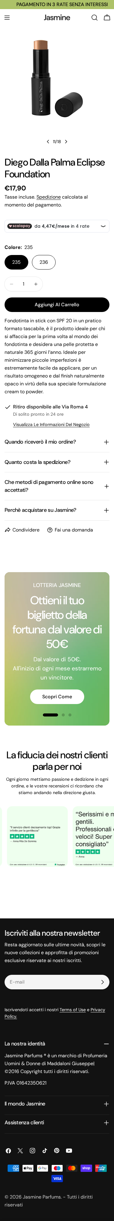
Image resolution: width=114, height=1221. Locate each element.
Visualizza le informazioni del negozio (51, 424)
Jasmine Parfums (42, 1197)
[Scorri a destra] (66, 141)
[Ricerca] (94, 18)
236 (44, 262)
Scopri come (57, 696)
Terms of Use (73, 1009)
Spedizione (48, 197)
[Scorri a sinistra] (48, 141)
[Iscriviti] (102, 982)
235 (16, 262)
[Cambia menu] (7, 18)
